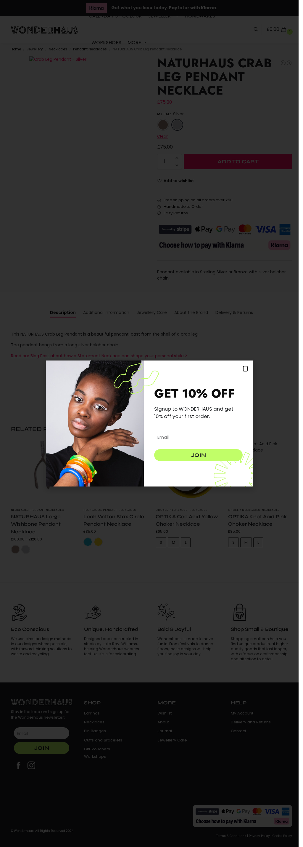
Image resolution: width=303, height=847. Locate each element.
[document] (149, 423)
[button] (245, 368)
